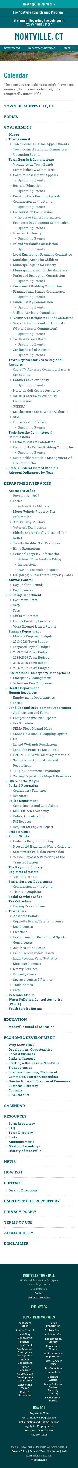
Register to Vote (39, 1413)
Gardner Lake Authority (31, 380)
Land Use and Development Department (40, 708)
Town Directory (21, 1133)
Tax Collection (20, 901)
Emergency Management (32, 678)
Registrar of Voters (23, 872)
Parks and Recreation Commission (39, 275)
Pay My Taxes (39, 1434)
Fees (16, 610)
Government (12, 48)
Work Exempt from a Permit (34, 626)
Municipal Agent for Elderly (34, 265)
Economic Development (29, 1037)
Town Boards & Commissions (31, 159)
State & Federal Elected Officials (33, 468)
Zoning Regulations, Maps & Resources (42, 776)
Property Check (25, 974)
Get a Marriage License (39, 1430)
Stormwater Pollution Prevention (38, 852)
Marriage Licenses (27, 964)
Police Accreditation (28, 816)
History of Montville (25, 1151)
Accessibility (18, 1232)
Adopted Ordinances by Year (31, 472)
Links (13, 1137)
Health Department (24, 688)
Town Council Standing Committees (40, 149)
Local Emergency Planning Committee (42, 254)
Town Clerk (18, 911)
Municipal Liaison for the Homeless (40, 270)
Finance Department (25, 631)
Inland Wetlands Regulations (35, 744)
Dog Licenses (23, 590)
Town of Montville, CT (29, 106)
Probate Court (19, 832)
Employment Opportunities (34, 697)
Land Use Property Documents (36, 750)
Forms (11, 116)
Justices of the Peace (29, 948)
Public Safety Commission (33, 302)
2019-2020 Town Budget (30, 641)
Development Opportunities (30, 1049)
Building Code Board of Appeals (37, 196)
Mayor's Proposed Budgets (33, 636)
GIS (15, 739)
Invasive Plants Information (39, 217)
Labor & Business (22, 1054)
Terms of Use (18, 1222)
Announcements (21, 1142)
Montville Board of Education (32, 1027)
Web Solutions (39, 1459)
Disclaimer (16, 1243)
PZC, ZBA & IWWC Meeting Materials (41, 755)
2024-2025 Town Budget (31, 657)
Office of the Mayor (24, 781)
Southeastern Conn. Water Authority (41, 412)
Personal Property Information (36, 554)
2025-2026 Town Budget (31, 663)
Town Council (19, 139)
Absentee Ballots (26, 916)
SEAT (17, 417)
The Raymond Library (26, 867)
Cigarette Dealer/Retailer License (38, 921)
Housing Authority (27, 233)
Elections (20, 932)
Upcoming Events (26, 155)
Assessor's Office (22, 491)
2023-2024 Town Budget (31, 652)
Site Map (47, 1455)
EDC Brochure (19, 1095)
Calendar (14, 1105)
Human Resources (23, 692)
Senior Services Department (30, 882)
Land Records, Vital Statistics (35, 958)
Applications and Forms (31, 713)
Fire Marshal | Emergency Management (39, 673)
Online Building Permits (31, 621)
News (10, 1161)
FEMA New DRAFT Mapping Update (40, 734)
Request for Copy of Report (33, 827)
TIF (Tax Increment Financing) (36, 771)
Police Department (23, 801)
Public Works (19, 836)
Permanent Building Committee (37, 286)
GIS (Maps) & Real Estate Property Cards (43, 575)
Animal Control (21, 580)
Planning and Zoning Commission (39, 291)
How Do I (13, 1172)
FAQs (16, 605)
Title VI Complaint (27, 892)
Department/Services (41, 48)
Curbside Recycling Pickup (33, 841)
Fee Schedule (23, 723)
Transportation (20, 1068)
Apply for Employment (39, 1426)
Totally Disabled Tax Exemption (37, 543)
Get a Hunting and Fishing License (39, 1422)
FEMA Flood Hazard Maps (32, 728)
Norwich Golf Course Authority (36, 390)
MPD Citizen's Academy (31, 811)
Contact (13, 1182)
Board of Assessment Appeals (35, 175)
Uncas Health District (29, 422)
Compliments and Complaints (35, 806)
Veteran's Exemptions (29, 527)
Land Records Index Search (33, 953)
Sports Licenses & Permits (32, 979)
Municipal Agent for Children (35, 260)
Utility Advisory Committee (34, 313)
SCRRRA (19, 406)
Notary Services (25, 969)
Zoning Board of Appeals (31, 350)
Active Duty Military (34, 506)
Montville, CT (39, 36)
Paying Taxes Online (29, 906)
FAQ (12, 1128)
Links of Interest (25, 616)
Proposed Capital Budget (31, 647)
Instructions (27, 564)
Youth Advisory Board (30, 339)
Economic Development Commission (41, 223)
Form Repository (22, 1123)
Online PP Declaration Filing (39, 559)
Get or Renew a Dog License (39, 1417)
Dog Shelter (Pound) (28, 585)
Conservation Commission (33, 212)
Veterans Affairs (22, 995)
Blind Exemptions (27, 548)
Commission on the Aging (32, 201)
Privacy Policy (20, 1211)
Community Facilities (29, 790)
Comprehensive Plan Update (34, 718)
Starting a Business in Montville (34, 1063)
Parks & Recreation (23, 785)
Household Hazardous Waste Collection (43, 846)
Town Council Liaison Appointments (41, 144)
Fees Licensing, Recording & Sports (39, 937)
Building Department (25, 595)
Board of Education (27, 186)
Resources (20, 796)
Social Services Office (25, 897)
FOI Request (22, 821)
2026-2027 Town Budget (31, 668)
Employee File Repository (32, 1201)
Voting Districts (25, 877)
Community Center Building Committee (43, 447)
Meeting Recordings (24, 1146)
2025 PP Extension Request (38, 570)
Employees (39, 1306)
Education (15, 1019)
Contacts (16, 1090)
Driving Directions (23, 1190)
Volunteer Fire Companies (32, 683)
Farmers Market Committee (34, 442)
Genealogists (23, 942)
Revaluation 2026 (26, 496)
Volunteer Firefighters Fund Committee (43, 318)
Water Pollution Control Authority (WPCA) (53, 1388)
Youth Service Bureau (25, 1009)
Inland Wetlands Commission (35, 244)
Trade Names (23, 985)
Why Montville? (21, 1045)
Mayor (14, 134)
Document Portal (26, 600)
